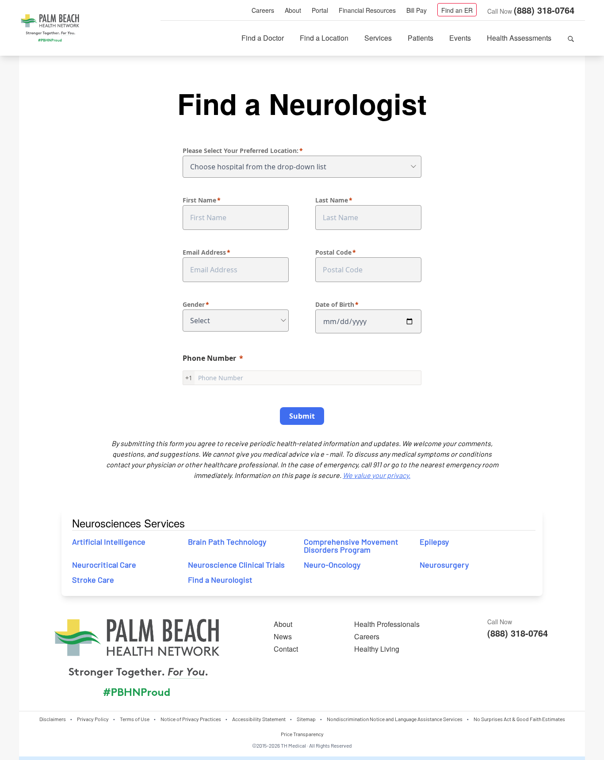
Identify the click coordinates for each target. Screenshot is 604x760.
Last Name (331, 200)
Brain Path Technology (227, 541)
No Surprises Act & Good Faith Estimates (519, 719)
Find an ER (457, 10)
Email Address (204, 252)
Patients (420, 38)
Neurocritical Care (104, 564)
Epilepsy (434, 541)
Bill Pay (416, 10)
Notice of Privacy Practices (191, 719)
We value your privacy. (376, 475)
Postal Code (333, 252)
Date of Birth (334, 304)
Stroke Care (93, 579)
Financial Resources (367, 10)
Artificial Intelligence (109, 541)
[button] (571, 38)
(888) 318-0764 (544, 10)
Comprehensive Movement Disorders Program (351, 545)
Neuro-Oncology (332, 564)
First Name (199, 200)
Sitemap (306, 719)
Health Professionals (387, 624)
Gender (194, 304)
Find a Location (324, 38)
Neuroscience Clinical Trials (236, 564)
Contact (286, 649)
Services (378, 38)
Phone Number (209, 358)
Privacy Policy (93, 719)
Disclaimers (52, 719)
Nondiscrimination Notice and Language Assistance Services (395, 719)
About (293, 10)
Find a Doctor (262, 38)
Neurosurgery (444, 564)
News (283, 636)
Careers (263, 10)
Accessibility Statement (259, 719)
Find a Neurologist (220, 579)
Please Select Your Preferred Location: (240, 150)
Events (460, 38)
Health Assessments (519, 38)
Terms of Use (134, 719)
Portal (320, 10)
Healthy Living (376, 649)
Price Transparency (302, 734)
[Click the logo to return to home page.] (50, 28)
